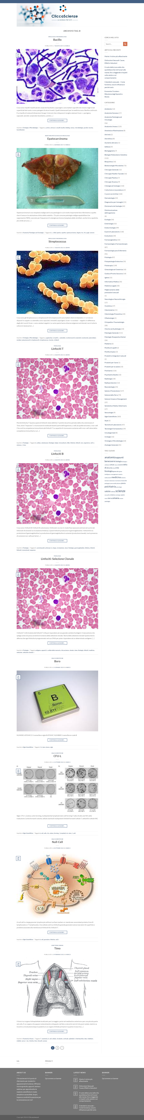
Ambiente (108, 109)
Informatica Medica (112, 282)
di (105, 467)
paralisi (86, 128)
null (57, 939)
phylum (119, 483)
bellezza (107, 147)
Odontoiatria (109, 310)
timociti (40, 1041)
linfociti (78, 443)
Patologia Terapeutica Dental (115, 337)
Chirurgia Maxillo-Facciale (114, 174)
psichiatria (110, 486)
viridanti (56, 340)
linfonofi (19, 550)
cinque (54, 548)
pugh (87, 232)
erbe (117, 468)
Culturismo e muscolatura (114, 190)
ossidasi (19, 340)
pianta (123, 483)
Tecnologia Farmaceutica (113, 429)
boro (44, 747)
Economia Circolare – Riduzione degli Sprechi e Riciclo (113, 94)
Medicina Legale (110, 286)
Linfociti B (57, 453)
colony (51, 833)
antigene (38, 650)
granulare (47, 939)
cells (45, 833)
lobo (85, 1039)
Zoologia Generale (111, 445)
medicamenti (108, 477)
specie (123, 495)
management (114, 474)
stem (69, 833)
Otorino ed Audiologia (113, 329)
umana (45, 1041)
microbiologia (79, 128)
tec (28, 1041)
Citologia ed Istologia (112, 186)
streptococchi (35, 340)
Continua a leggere (57, 120)
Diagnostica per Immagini (114, 202)
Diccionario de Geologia (113, 206)
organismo (87, 443)
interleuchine (80, 1039)
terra (110, 498)
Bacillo (57, 39)
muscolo (124, 480)
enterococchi (71, 338)
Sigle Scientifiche (57, 658)
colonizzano (44, 443)
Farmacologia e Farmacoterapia (116, 244)
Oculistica (108, 306)
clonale (71, 650)
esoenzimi (78, 338)
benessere (110, 461)
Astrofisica (108, 139)
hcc (82, 232)
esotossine (85, 338)
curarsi (120, 465)
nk (67, 833)
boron (48, 747)
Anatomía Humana (111, 113)
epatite (64, 232)
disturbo (109, 468)
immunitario (62, 443)
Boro (57, 661)
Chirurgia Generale (111, 170)
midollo (19, 1041)
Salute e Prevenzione (112, 391)
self (92, 443)
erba (114, 468)
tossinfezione (21, 130)
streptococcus (44, 340)
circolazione (60, 548)
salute (107, 491)
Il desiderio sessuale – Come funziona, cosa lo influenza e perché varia (115, 84)
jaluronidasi (92, 338)
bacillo (63, 128)
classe (116, 465)
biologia (119, 461)
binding (67, 128)
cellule (54, 1039)
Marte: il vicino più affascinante (116, 56)
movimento (118, 480)
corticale (65, 1039)
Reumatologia (110, 387)
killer (68, 443)
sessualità (107, 495)
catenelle (62, 338)
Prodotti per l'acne (111, 363)
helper (56, 443)
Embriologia (109, 224)
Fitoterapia (109, 265)
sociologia (117, 495)
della (125, 464)
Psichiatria (108, 371)
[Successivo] (62, 1048)
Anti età (107, 134)
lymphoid (63, 833)
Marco (67, 45)
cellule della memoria (54, 650)
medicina (91, 650)
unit (74, 833)
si (93, 443)
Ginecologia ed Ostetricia (114, 269)
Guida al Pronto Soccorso (114, 274)
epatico (59, 232)
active (48, 128)
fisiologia (51, 443)
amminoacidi (40, 548)
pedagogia (107, 483)
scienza (113, 491)
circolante (60, 1039)
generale (116, 471)
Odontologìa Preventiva (113, 314)
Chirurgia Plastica (111, 178)
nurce (23, 1041)
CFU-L (57, 756)
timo (24, 445)
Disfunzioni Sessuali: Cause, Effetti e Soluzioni (115, 61)
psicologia (119, 487)
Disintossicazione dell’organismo (111, 211)
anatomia (45, 1039)
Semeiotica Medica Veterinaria (116, 406)
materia (120, 474)
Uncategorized (110, 433)
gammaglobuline (79, 548)
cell (42, 833)
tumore (92, 232)
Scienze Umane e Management (116, 399)
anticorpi (47, 548)
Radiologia (108, 379)
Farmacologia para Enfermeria (115, 251)
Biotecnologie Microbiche (114, 166)
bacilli (58, 128)
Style (106, 421)
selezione (19, 652)
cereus (72, 128)
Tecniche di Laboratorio (113, 425)
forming (56, 833)
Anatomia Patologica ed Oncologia (57, 135)
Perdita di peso (110, 352)
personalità (113, 483)
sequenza (33, 550)
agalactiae (49, 338)
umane (121, 498)
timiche (31, 1041)
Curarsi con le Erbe (111, 194)
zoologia (107, 501)
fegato (79, 232)
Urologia (108, 437)
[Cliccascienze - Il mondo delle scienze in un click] (53, 15)
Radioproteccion (111, 383)
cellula (39, 443)
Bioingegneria (110, 151)
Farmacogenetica (111, 240)
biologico (124, 461)
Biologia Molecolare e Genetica (116, 155)
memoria (123, 477)
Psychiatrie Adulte (111, 375)
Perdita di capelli (111, 348)
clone (75, 650)
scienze (120, 491)
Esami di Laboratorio (112, 232)
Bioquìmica (109, 162)
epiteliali (71, 1039)
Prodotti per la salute (112, 367)
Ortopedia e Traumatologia (114, 322)
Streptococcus (57, 241)
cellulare (107, 465)
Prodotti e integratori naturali (115, 356)
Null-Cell (57, 841)
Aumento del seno (111, 143)
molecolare (112, 480)
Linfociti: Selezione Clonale (57, 558)
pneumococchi (26, 340)
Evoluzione (109, 236)
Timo (57, 948)
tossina (91, 128)
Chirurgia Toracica (111, 182)
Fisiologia (57, 346)
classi (66, 548)
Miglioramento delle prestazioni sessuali (112, 291)
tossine (51, 340)
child (54, 232)
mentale (107, 480)
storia (106, 498)
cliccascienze (65, 650)
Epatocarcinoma (57, 138)
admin (68, 247)
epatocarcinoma (71, 232)
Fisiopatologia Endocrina (114, 261)
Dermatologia (110, 198)
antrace (52, 128)
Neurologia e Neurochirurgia (115, 299)
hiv (85, 232)
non (82, 443)
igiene (120, 471)
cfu (48, 833)
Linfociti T (57, 348)
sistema (19, 445)
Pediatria (108, 344)
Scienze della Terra (111, 395)
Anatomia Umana (57, 945)
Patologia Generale (111, 333)
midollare (90, 1039)
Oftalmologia (109, 318)
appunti (43, 650)
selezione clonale (28, 652)
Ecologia (108, 219)
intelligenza (108, 474)
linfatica (87, 548)
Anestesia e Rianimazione (114, 130)
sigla (51, 747)
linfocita (72, 443)
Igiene (107, 278)
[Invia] (125, 44)
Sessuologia (109, 412)
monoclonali (25, 550)
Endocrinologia (110, 228)
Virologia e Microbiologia (57, 36)
